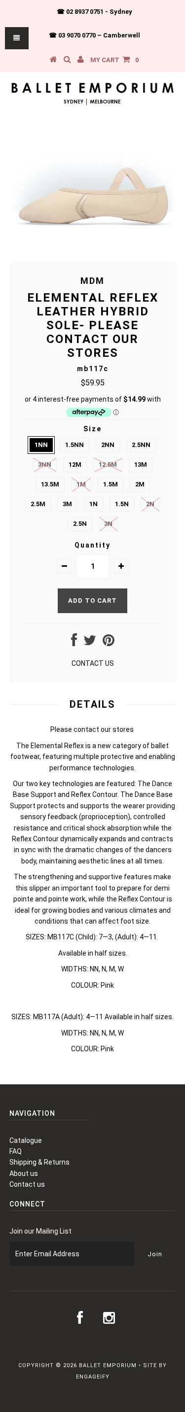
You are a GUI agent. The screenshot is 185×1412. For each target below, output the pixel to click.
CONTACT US (93, 663)
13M (140, 464)
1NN (41, 444)
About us (23, 1173)
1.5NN (74, 444)
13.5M (50, 484)
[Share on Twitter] (89, 643)
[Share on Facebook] (74, 643)
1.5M (110, 484)
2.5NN (141, 444)
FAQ (15, 1151)
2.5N (80, 523)
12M (75, 464)
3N (108, 523)
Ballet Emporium (108, 1365)
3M (67, 504)
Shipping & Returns (39, 1162)
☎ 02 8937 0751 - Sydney (94, 11)
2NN (107, 444)
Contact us (27, 1184)
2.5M (38, 504)
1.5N (122, 504)
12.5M (108, 464)
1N (93, 504)
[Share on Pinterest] (108, 643)
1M (81, 484)
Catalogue (25, 1140)
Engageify (93, 1377)
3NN (44, 464)
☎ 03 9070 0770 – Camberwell (94, 35)
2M (140, 484)
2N (150, 504)
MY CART (114, 60)
